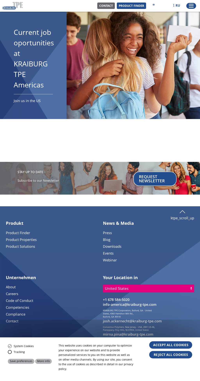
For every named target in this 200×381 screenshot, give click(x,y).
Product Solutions (20, 246)
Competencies (17, 307)
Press (107, 232)
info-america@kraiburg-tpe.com (129, 304)
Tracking (19, 352)
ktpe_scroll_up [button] (182, 216)
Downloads (112, 246)
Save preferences (21, 361)
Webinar (110, 260)
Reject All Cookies (171, 354)
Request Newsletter (152, 178)
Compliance (15, 314)
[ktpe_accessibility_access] (153, 6)
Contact (106, 6)
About (11, 287)
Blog (106, 239)
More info (43, 361)
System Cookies (24, 346)
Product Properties (21, 239)
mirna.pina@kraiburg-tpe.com (128, 334)
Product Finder (131, 6)
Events (108, 253)
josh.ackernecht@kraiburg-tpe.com (132, 321)
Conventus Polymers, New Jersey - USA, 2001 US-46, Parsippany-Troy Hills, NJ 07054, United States (129, 328)
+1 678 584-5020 (116, 299)
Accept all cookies (170, 345)
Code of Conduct (19, 300)
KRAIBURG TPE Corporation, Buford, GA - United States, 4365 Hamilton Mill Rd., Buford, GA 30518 (127, 313)
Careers (12, 293)
